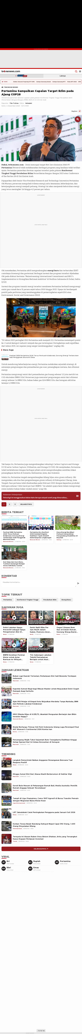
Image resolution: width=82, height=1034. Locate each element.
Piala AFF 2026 (72, 81)
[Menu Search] (76, 71)
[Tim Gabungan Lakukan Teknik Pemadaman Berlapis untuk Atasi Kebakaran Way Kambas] (41, 645)
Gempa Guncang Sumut (43, 81)
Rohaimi (29, 103)
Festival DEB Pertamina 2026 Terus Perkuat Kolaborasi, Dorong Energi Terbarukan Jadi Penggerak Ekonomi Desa (43, 356)
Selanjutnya (26, 504)
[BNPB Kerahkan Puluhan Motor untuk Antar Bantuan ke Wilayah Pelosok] (14, 645)
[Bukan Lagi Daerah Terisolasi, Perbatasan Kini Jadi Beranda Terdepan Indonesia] (7, 678)
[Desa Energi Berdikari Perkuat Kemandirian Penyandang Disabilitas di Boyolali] (67, 523)
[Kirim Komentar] (78, 583)
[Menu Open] (80, 71)
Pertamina (7, 168)
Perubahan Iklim (24, 173)
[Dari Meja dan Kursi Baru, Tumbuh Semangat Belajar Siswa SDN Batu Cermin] (14, 552)
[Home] (11, 71)
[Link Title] (3, 87)
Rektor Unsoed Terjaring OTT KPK (24, 81)
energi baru (53, 270)
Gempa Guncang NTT (59, 81)
